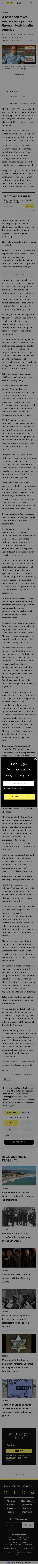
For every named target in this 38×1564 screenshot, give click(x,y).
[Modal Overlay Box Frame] (19, 782)
